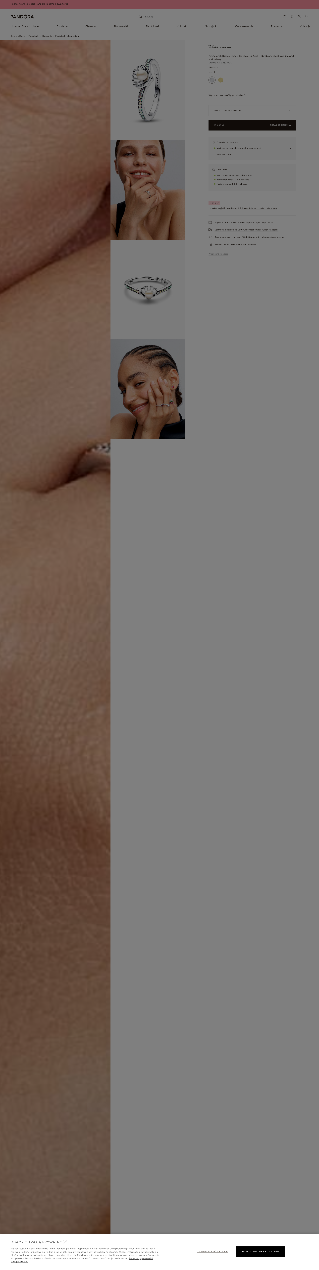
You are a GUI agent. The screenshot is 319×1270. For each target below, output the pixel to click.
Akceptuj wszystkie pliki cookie (260, 1251)
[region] (159, 1252)
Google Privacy (19, 1261)
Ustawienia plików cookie (212, 1251)
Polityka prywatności (141, 1258)
